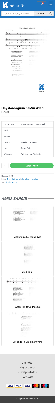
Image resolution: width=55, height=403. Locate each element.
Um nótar (27, 362)
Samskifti (28, 377)
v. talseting (34, 179)
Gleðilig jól (27, 272)
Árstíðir (8, 182)
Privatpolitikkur (27, 372)
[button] (51, 3)
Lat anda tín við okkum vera (27, 342)
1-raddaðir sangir (14, 179)
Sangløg (25, 179)
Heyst (14, 182)
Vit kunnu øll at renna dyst (27, 237)
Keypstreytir (27, 367)
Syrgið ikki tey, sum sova (27, 307)
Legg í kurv (32, 165)
